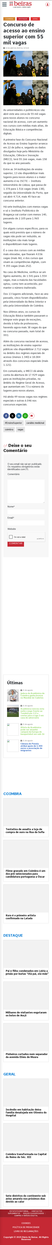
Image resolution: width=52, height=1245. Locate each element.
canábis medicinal (35, 423)
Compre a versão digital (26, 1216)
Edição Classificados (33, 1213)
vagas (20, 429)
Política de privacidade (26, 1227)
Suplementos (14, 1213)
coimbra (9, 429)
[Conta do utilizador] (47, 4)
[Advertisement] (26, 592)
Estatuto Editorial (19, 1211)
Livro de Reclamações (26, 1231)
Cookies (26, 1223)
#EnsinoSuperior (13, 423)
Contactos (36, 1211)
